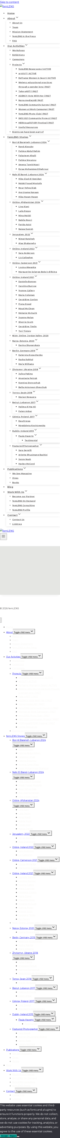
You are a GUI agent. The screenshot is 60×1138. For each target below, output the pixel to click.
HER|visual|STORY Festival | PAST (36, 123)
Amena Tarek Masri (28, 164)
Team (15, 27)
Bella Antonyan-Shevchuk (32, 387)
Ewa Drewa (24, 421)
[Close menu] (1, 620)
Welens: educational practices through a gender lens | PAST (35, 84)
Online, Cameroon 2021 (24, 860)
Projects (16, 673)
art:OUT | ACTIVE (27, 73)
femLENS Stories (15, 736)
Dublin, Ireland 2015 (22, 1014)
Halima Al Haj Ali (27, 407)
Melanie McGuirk (27, 313)
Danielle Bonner (27, 281)
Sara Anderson (26, 253)
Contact (10, 1091)
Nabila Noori (25, 220)
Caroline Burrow (27, 286)
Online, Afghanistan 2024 (25, 800)
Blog (10, 487)
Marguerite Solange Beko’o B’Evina (37, 272)
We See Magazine (22, 473)
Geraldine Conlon (28, 299)
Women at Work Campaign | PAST (36, 109)
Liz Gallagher (25, 257)
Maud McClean (26, 308)
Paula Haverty (26, 1019)
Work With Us (13, 1070)
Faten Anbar (25, 411)
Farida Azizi (24, 224)
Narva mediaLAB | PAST (30, 100)
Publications (12, 1049)
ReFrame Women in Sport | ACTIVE (37, 78)
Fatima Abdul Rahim (29, 151)
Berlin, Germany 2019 (23, 937)
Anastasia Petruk (27, 378)
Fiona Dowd (24, 304)
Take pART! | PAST (28, 91)
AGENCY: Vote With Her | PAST (34, 96)
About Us (17, 23)
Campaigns (18, 59)
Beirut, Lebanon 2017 (23, 988)
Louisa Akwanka (27, 267)
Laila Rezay (24, 211)
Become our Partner (23, 496)
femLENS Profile (21, 510)
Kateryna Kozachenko (30, 355)
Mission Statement (22, 32)
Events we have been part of (28, 132)
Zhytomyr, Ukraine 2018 (25, 952)
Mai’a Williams (26, 364)
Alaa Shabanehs (27, 243)
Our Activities (13, 656)
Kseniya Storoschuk (29, 383)
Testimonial (31, 440)
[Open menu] (3, 536)
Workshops (18, 50)
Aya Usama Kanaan (28, 192)
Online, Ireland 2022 (23, 847)
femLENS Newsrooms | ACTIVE (34, 69)
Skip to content (9, 2)
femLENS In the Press (24, 36)
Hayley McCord (26, 464)
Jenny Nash (24, 459)
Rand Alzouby (25, 146)
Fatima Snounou (27, 160)
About (9, 632)
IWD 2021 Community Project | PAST (37, 118)
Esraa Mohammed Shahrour (33, 169)
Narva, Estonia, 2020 (23, 928)
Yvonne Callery (26, 290)
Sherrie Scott (25, 322)
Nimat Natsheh (26, 239)
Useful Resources (28, 127)
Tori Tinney (24, 331)
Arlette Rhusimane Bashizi (33, 455)
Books (15, 482)
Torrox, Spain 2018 (22, 978)
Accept (4, 1136)
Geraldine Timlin (27, 326)
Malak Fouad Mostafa (30, 183)
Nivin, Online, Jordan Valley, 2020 (30, 336)
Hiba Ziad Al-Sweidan (30, 179)
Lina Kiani (23, 206)
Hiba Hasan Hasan (28, 197)
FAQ (14, 41)
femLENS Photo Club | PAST (33, 114)
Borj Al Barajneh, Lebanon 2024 (29, 740)
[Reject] (18, 1136)
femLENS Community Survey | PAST (37, 105)
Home (11, 13)
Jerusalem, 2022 (21, 834)
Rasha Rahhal (25, 359)
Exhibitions (18, 55)
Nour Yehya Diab (27, 188)
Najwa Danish (25, 229)
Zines (15, 478)
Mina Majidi (24, 215)
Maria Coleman (26, 295)
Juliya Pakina (25, 374)
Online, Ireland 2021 (22, 873)
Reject (13, 1136)
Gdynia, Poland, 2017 (23, 1001)
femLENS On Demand (23, 501)
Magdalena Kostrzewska (31, 425)
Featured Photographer (25, 1029)
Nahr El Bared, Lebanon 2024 (28, 772)
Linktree (17, 524)
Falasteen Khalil (27, 155)
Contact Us (18, 519)
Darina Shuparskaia (29, 345)
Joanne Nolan (26, 317)
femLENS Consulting (23, 505)
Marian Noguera (27, 397)
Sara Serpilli (25, 450)
